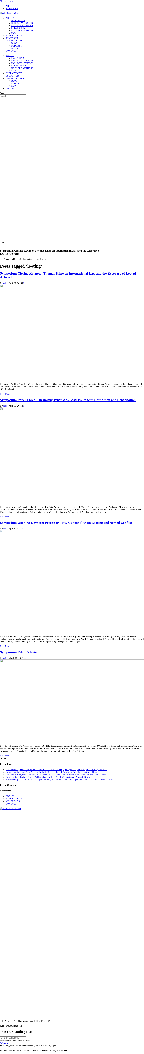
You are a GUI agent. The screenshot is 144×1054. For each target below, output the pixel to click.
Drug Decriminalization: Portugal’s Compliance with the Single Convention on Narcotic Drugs (48, 777)
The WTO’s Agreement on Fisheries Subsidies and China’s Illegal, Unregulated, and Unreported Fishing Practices (56, 769)
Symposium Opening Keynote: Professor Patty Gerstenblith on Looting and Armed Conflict (66, 522)
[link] (10, 6)
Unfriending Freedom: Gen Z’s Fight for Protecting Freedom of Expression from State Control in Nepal (51, 772)
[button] (4, 1043)
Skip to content (6, 1)
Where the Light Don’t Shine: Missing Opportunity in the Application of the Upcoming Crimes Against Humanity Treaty (59, 779)
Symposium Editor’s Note (18, 652)
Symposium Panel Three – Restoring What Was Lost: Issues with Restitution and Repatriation (68, 400)
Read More (5, 394)
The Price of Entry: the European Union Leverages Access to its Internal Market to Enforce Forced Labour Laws (56, 774)
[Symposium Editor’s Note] (72, 741)
